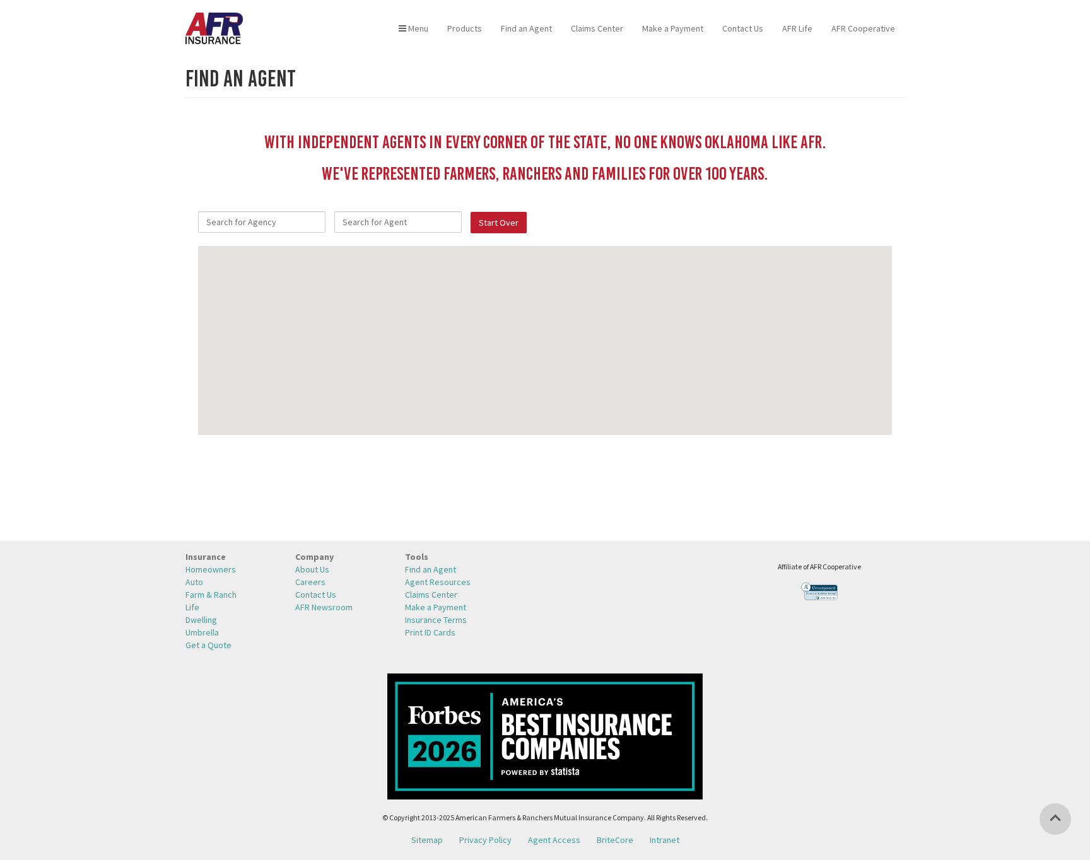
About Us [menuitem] (312, 569)
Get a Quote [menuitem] (208, 645)
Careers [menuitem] (310, 582)
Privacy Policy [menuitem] (485, 839)
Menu (417, 28)
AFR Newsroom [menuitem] (324, 607)
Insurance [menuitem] (205, 556)
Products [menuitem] (464, 28)
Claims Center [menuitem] (597, 28)
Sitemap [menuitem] (427, 839)
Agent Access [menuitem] (554, 839)
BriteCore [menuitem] (615, 839)
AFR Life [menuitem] (797, 28)
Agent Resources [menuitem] (438, 582)
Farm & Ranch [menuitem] (211, 594)
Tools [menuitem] (416, 556)
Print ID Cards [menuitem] (430, 632)
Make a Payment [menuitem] (672, 28)
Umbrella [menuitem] (202, 632)
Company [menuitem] (314, 556)
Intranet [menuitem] (664, 839)
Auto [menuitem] (194, 582)
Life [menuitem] (192, 607)
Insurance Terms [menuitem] (436, 619)
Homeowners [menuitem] (210, 569)
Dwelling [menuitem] (201, 619)
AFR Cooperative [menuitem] (863, 28)
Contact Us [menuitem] (742, 28)
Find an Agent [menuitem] (526, 28)
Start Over (499, 222)
